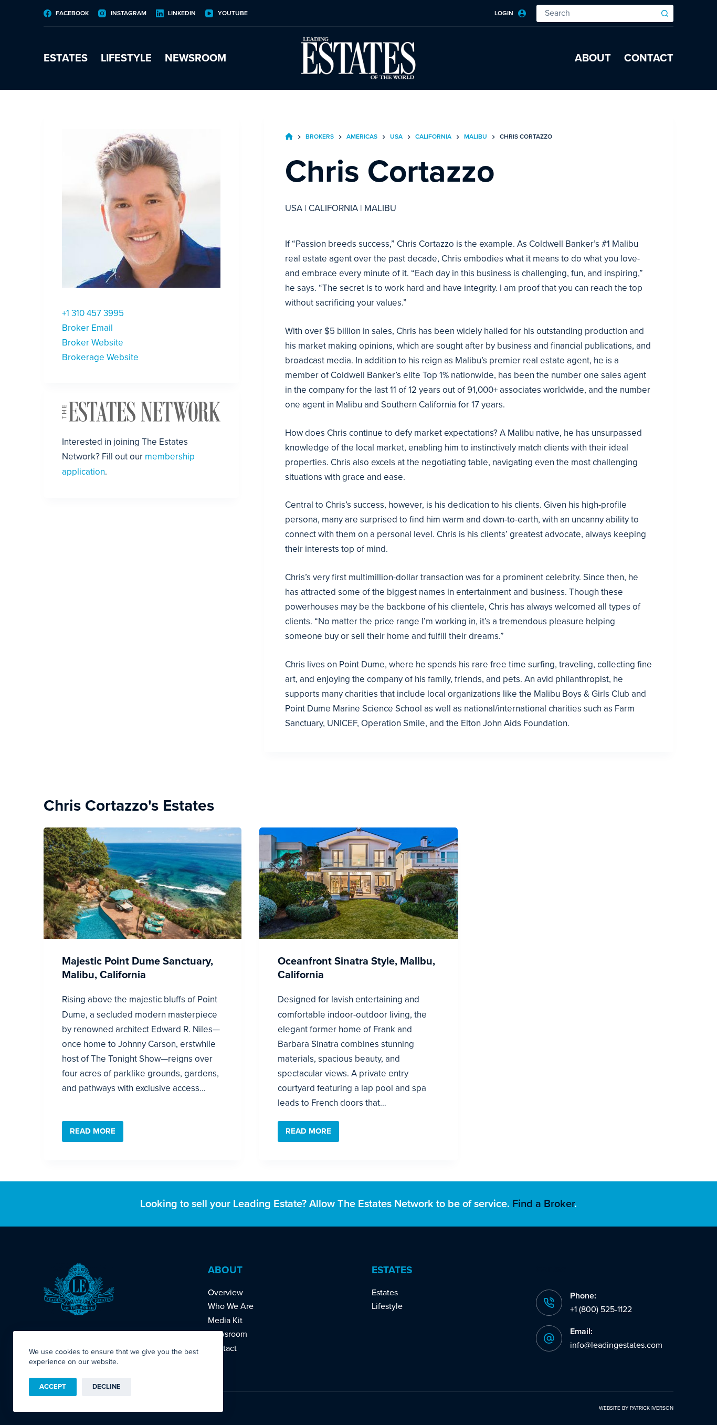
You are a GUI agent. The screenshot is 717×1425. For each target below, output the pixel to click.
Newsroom (195, 58)
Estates (66, 58)
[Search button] (665, 13)
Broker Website (92, 342)
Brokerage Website (100, 357)
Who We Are (231, 1306)
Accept (52, 1386)
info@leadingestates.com (616, 1345)
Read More (96, 1133)
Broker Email (87, 327)
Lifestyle (126, 58)
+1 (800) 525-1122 (601, 1309)
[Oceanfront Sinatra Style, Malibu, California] (358, 883)
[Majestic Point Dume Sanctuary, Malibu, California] (142, 883)
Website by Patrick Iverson (636, 1408)
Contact (648, 58)
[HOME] (289, 137)
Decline (106, 1386)
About (593, 58)
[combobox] (597, 13)
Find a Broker (543, 1204)
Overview (225, 1292)
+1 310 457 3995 (93, 313)
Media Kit (225, 1320)
